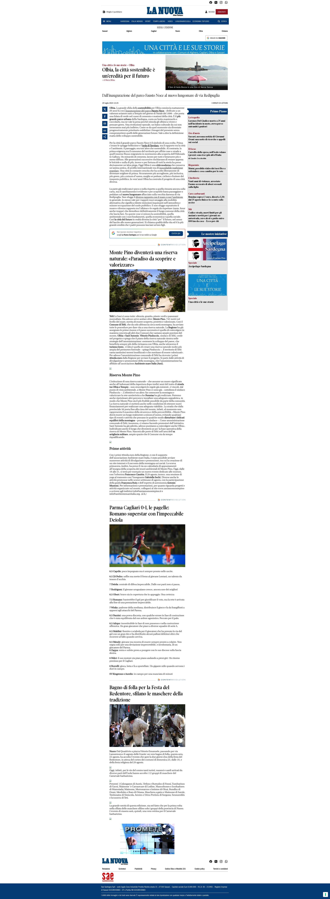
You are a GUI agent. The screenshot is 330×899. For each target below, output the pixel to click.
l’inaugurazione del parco (144, 110)
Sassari (105, 31)
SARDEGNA (124, 21)
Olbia (201, 31)
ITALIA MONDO (137, 21)
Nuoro (177, 31)
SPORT (148, 21)
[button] (147, 838)
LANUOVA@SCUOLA (183, 21)
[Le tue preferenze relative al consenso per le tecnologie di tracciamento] (325, 894)
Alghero (129, 31)
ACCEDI (212, 12)
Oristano (225, 31)
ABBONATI (222, 12)
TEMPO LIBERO (159, 21)
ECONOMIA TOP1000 (201, 21)
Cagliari (153, 31)
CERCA (224, 21)
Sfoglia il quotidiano (114, 12)
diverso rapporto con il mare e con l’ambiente (159, 197)
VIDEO (170, 21)
